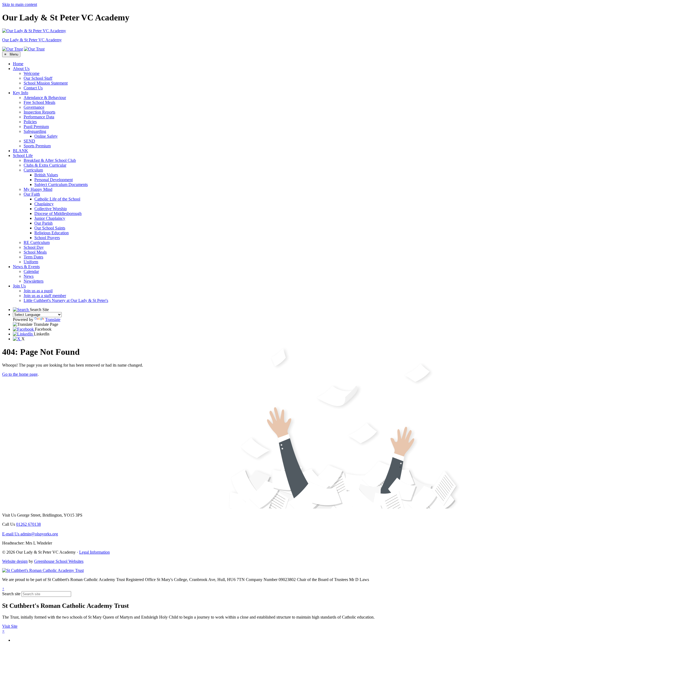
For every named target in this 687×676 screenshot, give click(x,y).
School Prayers (47, 237)
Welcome (31, 73)
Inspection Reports (39, 112)
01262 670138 (28, 524)
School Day (34, 247)
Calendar (31, 271)
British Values (46, 175)
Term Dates (33, 257)
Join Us (19, 286)
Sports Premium (37, 146)
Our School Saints (49, 228)
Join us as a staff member (45, 295)
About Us (21, 68)
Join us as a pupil (38, 290)
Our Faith (32, 194)
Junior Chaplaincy (49, 218)
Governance (34, 107)
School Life (23, 155)
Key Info (20, 92)
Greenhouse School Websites (58, 561)
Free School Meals (39, 102)
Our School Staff (38, 78)
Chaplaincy (44, 204)
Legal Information (94, 552)
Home (18, 63)
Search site (11, 593)
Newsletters (33, 281)
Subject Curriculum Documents (61, 184)
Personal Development (53, 179)
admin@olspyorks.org (30, 534)
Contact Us (33, 88)
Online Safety (46, 136)
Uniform (31, 262)
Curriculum (33, 170)
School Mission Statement (46, 83)
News (29, 276)
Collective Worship (50, 208)
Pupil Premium (36, 126)
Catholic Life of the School (57, 199)
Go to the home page (20, 374)
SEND (29, 141)
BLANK (20, 150)
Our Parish (43, 223)
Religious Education (51, 233)
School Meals (35, 252)
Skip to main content (19, 4)
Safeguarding (35, 131)
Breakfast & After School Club (50, 160)
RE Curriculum (37, 242)
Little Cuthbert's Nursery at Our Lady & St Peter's (66, 300)
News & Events (26, 266)
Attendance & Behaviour (45, 97)
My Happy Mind (38, 189)
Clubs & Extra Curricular (45, 165)
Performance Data (39, 117)
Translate (52, 319)
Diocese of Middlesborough (58, 213)
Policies (30, 121)
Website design (15, 561)
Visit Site (9, 626)
